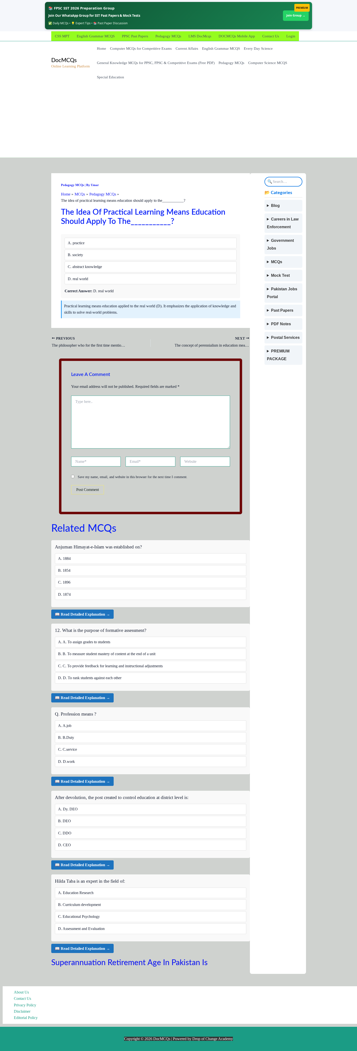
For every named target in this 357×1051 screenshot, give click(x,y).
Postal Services (285, 337)
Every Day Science (258, 48)
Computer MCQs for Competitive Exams (141, 48)
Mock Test (280, 275)
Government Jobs (280, 244)
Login (290, 36)
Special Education (110, 77)
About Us (21, 992)
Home (101, 48)
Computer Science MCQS (267, 63)
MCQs (276, 262)
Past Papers (282, 310)
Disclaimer (22, 1011)
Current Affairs (187, 48)
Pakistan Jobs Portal (282, 293)
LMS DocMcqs (199, 36)
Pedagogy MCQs (168, 36)
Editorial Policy (26, 1018)
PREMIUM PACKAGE (278, 355)
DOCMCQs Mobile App (237, 36)
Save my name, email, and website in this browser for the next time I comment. (132, 477)
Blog (275, 206)
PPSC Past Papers (135, 36)
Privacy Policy (25, 1005)
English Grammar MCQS (96, 36)
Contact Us (270, 36)
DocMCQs (64, 60)
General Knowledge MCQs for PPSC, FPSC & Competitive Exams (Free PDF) (156, 63)
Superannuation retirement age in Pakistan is (129, 963)
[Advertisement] (178, 121)
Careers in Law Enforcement (282, 223)
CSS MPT (62, 36)
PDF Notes (281, 324)
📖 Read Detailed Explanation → (82, 614)
